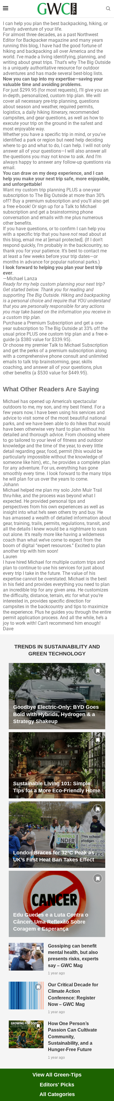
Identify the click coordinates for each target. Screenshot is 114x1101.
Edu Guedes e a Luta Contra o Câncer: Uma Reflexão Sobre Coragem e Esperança (50, 922)
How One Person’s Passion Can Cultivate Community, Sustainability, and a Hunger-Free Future (72, 1036)
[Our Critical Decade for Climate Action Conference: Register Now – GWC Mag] (26, 995)
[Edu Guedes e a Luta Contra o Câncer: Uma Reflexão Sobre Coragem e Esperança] (57, 904)
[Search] (108, 8)
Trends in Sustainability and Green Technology (57, 650)
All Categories (57, 1094)
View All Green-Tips (57, 1075)
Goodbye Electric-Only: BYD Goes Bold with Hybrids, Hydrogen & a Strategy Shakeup (56, 714)
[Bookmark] (97, 670)
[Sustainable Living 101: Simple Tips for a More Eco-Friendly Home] (57, 765)
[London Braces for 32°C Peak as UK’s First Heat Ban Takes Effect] (57, 834)
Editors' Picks (57, 1085)
